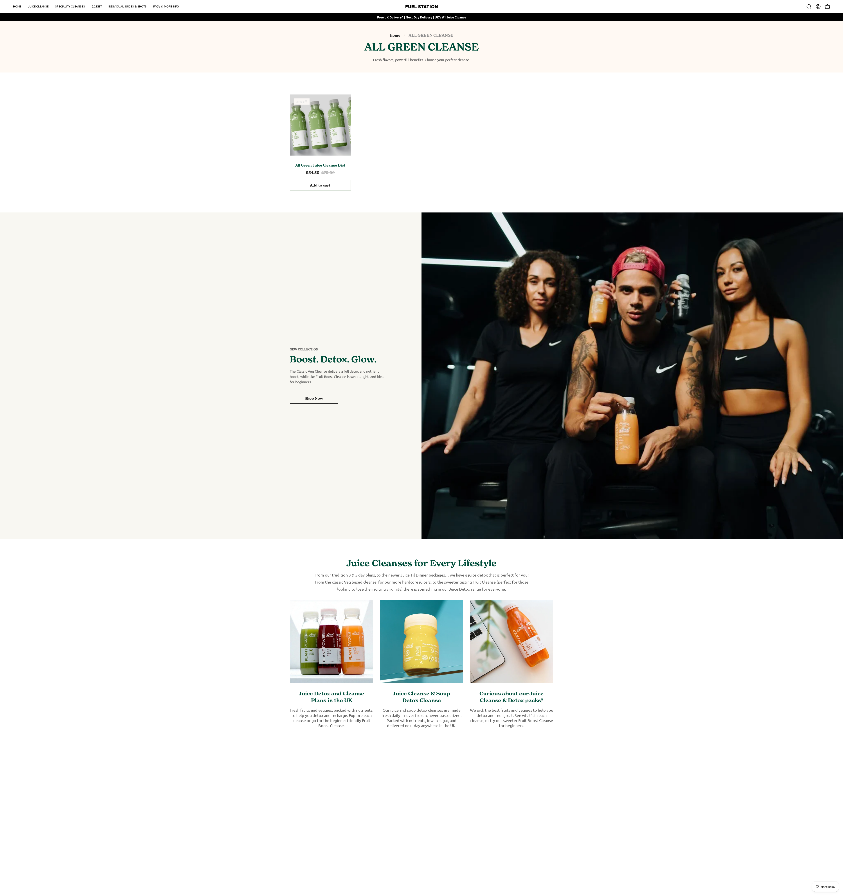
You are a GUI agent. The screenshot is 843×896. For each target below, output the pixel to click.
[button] (38, 6)
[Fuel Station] (421, 6)
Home (395, 35)
